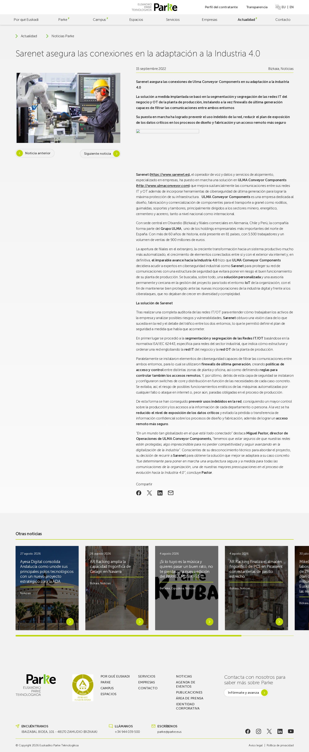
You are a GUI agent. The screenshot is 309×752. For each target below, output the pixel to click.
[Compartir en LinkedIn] (160, 492)
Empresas (209, 19)
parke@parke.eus (169, 732)
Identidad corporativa (187, 706)
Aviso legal (255, 745)
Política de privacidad (280, 745)
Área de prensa (189, 698)
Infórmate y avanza (243, 693)
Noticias (287, 69)
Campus (99, 19)
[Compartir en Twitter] (149, 492)
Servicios (173, 19)
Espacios (136, 19)
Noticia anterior (37, 153)
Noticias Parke (63, 36)
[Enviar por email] (171, 492)
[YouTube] (291, 731)
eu (283, 7)
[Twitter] (269, 731)
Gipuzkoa (177, 588)
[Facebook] (248, 731)
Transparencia (257, 7)
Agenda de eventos (185, 684)
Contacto (282, 19)
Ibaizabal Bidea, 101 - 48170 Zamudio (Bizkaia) (59, 732)
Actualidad (246, 19)
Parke (62, 19)
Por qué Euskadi (26, 19)
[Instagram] (258, 731)
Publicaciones (189, 692)
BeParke (165, 588)
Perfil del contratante (221, 7)
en (291, 7)
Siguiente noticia (97, 154)
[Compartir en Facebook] (139, 492)
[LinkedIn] (280, 731)
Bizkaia (273, 69)
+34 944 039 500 (127, 732)
